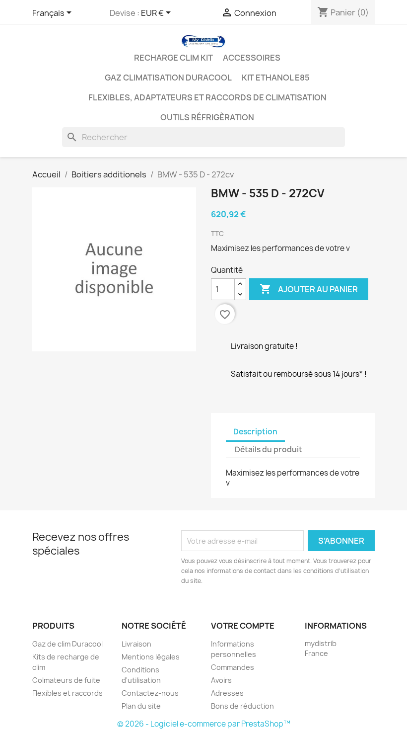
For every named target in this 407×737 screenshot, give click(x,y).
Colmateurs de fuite (66, 680)
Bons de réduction (242, 706)
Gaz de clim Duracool (67, 644)
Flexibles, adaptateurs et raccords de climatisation (207, 97)
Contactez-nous (150, 693)
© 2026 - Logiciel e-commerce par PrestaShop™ (203, 724)
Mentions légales (151, 656)
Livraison (136, 644)
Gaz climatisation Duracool (168, 77)
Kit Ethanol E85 (276, 77)
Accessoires (251, 57)
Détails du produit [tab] (268, 449)
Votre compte (242, 625)
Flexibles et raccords (67, 693)
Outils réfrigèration (207, 117)
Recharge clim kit (173, 57)
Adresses (227, 693)
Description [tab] (255, 431)
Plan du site (141, 706)
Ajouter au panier (309, 289)
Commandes (232, 667)
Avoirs (221, 680)
